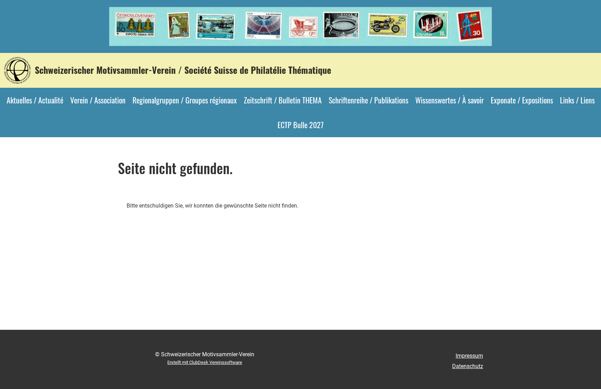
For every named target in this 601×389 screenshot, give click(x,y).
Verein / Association (98, 100)
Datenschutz (467, 366)
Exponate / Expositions (522, 100)
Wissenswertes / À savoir (449, 100)
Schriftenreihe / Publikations (368, 100)
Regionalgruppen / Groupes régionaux (185, 100)
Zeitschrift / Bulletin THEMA (283, 100)
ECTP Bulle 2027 (300, 124)
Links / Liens (577, 100)
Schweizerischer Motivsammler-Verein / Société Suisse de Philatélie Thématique (183, 70)
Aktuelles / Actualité (35, 100)
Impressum (469, 355)
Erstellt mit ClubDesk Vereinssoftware (204, 362)
